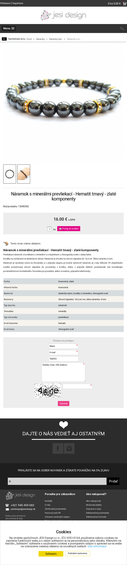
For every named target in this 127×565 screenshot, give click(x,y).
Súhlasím (51, 553)
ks (54, 229)
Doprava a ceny (93, 509)
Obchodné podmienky (55, 509)
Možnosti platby (94, 505)
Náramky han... (56, 39)
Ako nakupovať (93, 501)
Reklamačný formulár (96, 517)
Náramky (40, 39)
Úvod (29, 39)
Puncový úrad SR (53, 513)
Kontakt (48, 501)
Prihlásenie (5, 3)
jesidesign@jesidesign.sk (23, 509)
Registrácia (17, 3)
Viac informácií (96, 546)
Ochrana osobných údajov (57, 517)
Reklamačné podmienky (97, 513)
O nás (47, 505)
